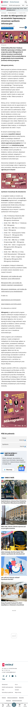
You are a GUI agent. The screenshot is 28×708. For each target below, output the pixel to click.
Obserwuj (10, 470)
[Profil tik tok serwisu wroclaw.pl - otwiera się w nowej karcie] (6, 676)
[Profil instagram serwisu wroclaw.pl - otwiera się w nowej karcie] (3, 676)
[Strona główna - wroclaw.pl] (4, 2)
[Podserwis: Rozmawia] (14, 2)
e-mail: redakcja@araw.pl (8, 672)
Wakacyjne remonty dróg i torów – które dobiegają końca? (17, 9)
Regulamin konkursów (17, 700)
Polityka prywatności (9, 703)
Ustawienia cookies (19, 703)
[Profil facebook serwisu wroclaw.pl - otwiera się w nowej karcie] (9, 676)
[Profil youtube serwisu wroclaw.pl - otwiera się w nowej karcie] (12, 676)
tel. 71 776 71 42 (6, 670)
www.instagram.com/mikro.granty (11, 304)
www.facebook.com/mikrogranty (11, 300)
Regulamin (8, 700)
